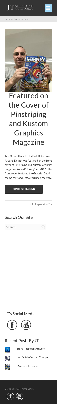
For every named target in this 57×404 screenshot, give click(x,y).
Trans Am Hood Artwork (31, 348)
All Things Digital (25, 388)
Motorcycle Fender (28, 366)
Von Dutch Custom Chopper (33, 357)
